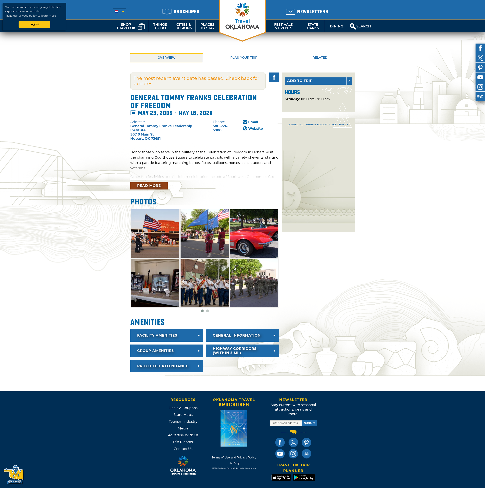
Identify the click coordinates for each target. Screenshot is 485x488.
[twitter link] (293, 442)
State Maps (183, 415)
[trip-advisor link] (306, 453)
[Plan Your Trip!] (14, 474)
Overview (166, 57)
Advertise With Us (183, 435)
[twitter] (480, 58)
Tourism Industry (183, 421)
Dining (336, 26)
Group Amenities (155, 351)
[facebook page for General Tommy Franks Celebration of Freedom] (274, 77)
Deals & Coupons (183, 408)
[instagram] (480, 87)
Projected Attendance (162, 366)
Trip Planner (183, 442)
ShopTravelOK (126, 26)
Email (253, 122)
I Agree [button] (34, 24)
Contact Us (183, 449)
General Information (237, 335)
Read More (149, 186)
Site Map (234, 463)
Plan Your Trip (243, 57)
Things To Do (160, 26)
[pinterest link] (306, 442)
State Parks (313, 26)
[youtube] (480, 77)
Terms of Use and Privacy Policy (234, 457)
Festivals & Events (283, 26)
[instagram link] (293, 453)
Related (320, 57)
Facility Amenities (157, 335)
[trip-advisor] (480, 96)
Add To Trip (300, 81)
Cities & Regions (184, 26)
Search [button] (363, 26)
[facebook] (480, 48)
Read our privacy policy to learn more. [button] (31, 15)
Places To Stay (207, 26)
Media (183, 428)
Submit (309, 423)
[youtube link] (280, 453)
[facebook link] (280, 442)
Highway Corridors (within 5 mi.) (235, 351)
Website (255, 128)
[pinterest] (480, 67)
